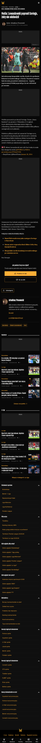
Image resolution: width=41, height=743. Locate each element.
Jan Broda (4, 374)
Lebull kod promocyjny (9, 709)
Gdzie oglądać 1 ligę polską (10, 552)
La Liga (16, 7)
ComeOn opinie (7, 665)
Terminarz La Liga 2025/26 (10, 538)
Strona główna (5, 7)
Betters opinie (6, 686)
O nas (5, 735)
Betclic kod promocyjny (9, 713)
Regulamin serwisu (32, 735)
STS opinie (5, 669)
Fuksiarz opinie (6, 655)
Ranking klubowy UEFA (9, 525)
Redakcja (10, 735)
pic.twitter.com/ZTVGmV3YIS (11, 152)
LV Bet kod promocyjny (9, 705)
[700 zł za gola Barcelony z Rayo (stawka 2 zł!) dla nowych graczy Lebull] (20, 457)
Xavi (25, 325)
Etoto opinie (5, 682)
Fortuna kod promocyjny (9, 700)
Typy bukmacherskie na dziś (11, 624)
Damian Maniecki (6, 461)
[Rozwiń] (38, 485)
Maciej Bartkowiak (6, 472)
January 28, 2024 (26, 154)
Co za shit (22, 280)
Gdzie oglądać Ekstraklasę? (10, 548)
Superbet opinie (7, 638)
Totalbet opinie (6, 673)
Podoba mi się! (22, 273)
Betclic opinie (6, 651)
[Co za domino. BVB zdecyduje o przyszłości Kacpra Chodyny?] (20, 359)
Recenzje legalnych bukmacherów (10, 629)
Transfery (5, 521)
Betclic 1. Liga (6, 494)
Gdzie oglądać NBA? (8, 583)
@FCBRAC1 (20, 150)
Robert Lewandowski (16, 325)
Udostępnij (9, 290)
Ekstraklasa (5, 355)
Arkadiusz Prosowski (18, 23)
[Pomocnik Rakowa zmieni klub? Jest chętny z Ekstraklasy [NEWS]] (20, 382)
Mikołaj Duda (5, 362)
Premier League (7, 511)
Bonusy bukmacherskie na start (12, 602)
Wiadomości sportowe (7, 485)
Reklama (23, 735)
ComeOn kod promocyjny (10, 718)
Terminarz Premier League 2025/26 (13, 534)
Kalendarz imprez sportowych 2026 (13, 579)
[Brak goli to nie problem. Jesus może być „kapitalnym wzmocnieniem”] (20, 446)
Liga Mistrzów (6, 502)
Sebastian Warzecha (6, 397)
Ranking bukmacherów (9, 615)
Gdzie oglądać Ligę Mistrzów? (11, 556)
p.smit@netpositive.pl (16, 318)
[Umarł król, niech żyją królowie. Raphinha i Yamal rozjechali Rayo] (20, 370)
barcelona (5, 325)
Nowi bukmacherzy (8, 619)
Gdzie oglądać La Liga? (9, 565)
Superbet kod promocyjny (10, 696)
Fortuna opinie (6, 633)
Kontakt (17, 735)
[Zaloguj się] (38, 3)
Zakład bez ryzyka (8, 606)
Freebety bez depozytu (9, 611)
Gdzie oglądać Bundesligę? (10, 569)
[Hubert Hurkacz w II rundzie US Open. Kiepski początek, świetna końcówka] (20, 394)
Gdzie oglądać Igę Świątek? (10, 588)
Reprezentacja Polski (8, 498)
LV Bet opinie (6, 642)
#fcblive (27, 150)
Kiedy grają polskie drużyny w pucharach (15, 529)
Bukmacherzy (5, 598)
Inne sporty (5, 390)
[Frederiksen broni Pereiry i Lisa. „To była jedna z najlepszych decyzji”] (20, 469)
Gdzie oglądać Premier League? (12, 561)
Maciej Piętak (5, 449)
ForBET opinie (6, 678)
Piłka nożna (11, 7)
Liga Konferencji (7, 507)
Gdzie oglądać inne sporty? (8, 575)
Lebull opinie (6, 646)
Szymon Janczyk (6, 386)
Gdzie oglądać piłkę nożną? (8, 544)
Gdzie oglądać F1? (8, 592)
